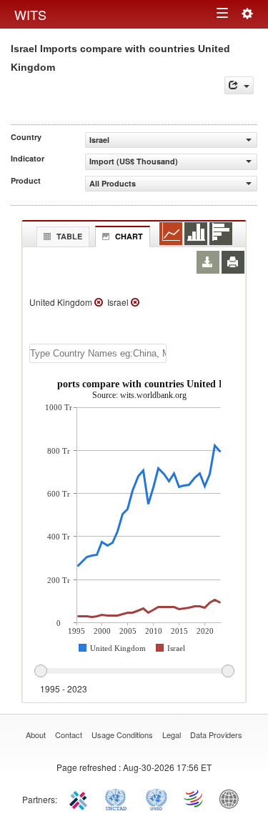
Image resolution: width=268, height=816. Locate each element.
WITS (30, 14)
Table (69, 236)
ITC (80, 798)
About (36, 734)
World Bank (232, 798)
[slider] (134, 671)
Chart (129, 236)
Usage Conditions (122, 734)
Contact (68, 734)
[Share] (239, 85)
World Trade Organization (194, 798)
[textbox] (98, 353)
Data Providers (216, 734)
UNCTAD (118, 798)
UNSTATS (156, 798)
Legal (171, 734)
